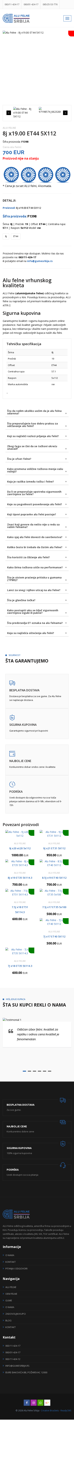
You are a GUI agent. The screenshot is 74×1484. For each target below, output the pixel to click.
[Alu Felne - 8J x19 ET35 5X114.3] (19, 863)
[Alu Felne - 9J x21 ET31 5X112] (54, 834)
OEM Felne (11, 1293)
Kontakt (10, 1261)
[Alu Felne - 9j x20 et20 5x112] (19, 834)
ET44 (15, 236)
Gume (8, 1300)
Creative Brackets (50, 1410)
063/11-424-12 (12, 1359)
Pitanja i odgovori (16, 1268)
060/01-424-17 (31, 4)
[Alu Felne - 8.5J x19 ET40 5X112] (54, 863)
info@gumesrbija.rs (17, 1365)
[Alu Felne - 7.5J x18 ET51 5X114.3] (19, 892)
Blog (8, 1320)
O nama (9, 1255)
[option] (37, 32)
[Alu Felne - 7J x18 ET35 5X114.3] (19, 951)
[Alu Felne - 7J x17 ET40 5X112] (54, 922)
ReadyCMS (66, 1410)
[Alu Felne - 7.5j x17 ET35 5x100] (54, 892)
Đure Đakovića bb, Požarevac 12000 (26, 1372)
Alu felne (10, 1287)
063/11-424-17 (12, 4)
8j (6, 236)
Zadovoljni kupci (15, 1313)
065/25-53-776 (50, 4)
